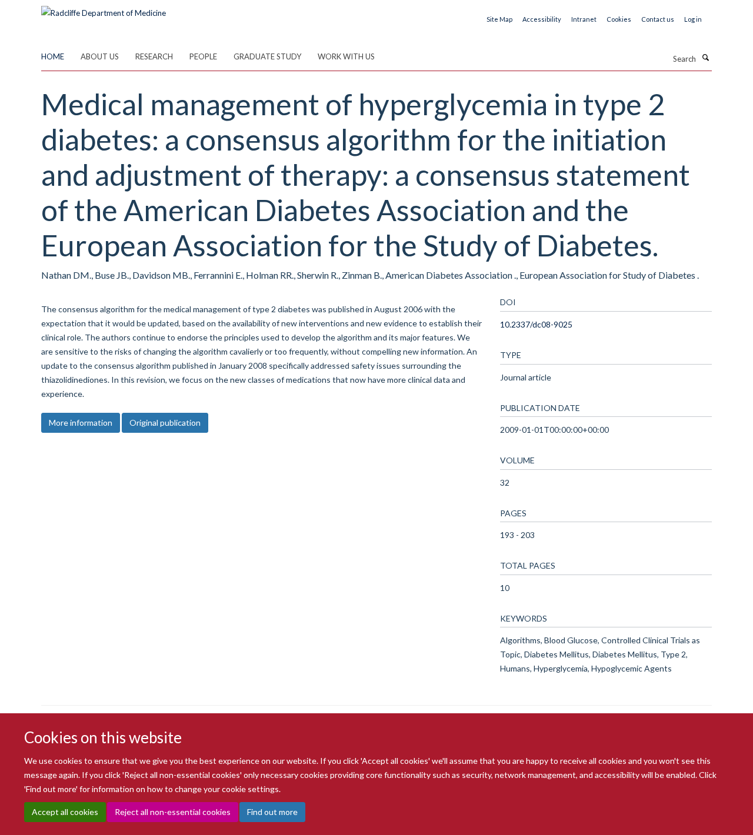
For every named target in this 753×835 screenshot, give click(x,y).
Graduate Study (267, 56)
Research (154, 56)
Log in (693, 19)
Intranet (584, 19)
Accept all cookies (65, 812)
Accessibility (541, 19)
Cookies (619, 19)
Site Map (499, 19)
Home (52, 56)
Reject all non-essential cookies (173, 812)
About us (100, 56)
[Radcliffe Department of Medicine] (103, 9)
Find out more (272, 812)
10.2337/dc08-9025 (536, 324)
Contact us (657, 19)
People (203, 56)
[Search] (705, 57)
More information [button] (80, 422)
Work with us (346, 56)
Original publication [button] (165, 422)
